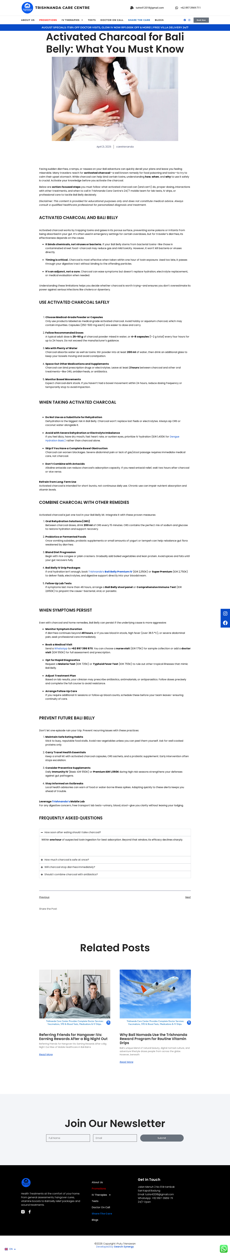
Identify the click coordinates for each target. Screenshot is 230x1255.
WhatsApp (60, 648)
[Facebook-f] (29, 1212)
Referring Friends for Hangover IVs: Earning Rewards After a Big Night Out (73, 1036)
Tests (92, 20)
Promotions (48, 20)
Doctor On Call (111, 20)
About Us (28, 20)
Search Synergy (124, 1246)
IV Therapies (70, 20)
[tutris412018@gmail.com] (131, 7)
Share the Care (139, 20)
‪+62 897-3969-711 (191, 7)
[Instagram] (225, 613)
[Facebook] (225, 623)
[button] (64, 909)
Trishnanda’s (96, 571)
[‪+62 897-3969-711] (176, 7)
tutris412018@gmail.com (150, 7)
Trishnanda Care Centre (62, 8)
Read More (46, 1054)
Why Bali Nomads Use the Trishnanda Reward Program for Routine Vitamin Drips (153, 1038)
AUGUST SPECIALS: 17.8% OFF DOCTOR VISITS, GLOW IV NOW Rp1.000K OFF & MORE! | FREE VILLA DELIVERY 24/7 (115, 27)
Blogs (159, 20)
